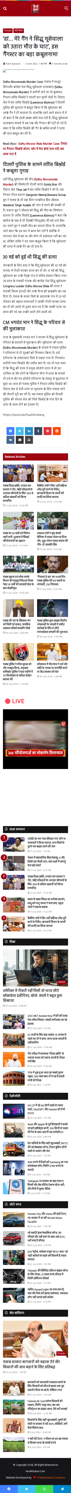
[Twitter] (20, 431)
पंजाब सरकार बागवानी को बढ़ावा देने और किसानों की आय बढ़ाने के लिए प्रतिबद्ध (31, 1364)
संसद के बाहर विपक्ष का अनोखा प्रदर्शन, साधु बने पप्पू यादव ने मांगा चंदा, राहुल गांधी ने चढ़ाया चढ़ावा (46, 903)
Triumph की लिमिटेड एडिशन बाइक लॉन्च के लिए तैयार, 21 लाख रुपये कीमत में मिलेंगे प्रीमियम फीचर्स (48, 1275)
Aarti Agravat (13, 64)
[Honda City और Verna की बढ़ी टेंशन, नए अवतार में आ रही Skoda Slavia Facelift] (14, 1219)
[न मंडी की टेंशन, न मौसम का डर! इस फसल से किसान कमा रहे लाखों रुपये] (14, 1444)
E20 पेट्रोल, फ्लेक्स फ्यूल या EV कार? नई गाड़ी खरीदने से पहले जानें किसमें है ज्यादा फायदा (48, 1256)
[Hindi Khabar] (35, 8)
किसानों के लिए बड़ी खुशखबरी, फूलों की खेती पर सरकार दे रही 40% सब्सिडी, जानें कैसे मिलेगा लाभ (47, 1424)
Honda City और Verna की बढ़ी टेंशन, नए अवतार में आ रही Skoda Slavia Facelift (47, 1218)
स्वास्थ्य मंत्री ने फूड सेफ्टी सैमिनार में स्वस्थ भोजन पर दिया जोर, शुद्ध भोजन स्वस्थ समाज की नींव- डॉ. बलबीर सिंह (52, 539)
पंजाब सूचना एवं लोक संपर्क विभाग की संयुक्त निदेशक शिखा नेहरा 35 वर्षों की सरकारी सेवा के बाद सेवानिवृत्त (18, 583)
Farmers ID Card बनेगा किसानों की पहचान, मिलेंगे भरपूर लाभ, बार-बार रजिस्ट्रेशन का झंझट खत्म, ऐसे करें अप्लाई (47, 1405)
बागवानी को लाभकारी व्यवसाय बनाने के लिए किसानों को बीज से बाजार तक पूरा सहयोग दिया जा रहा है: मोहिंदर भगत (47, 1386)
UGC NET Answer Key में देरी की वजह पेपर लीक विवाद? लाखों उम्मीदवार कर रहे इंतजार (47, 1020)
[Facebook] (10, 431)
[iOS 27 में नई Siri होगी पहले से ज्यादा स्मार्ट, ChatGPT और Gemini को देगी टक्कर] (14, 1111)
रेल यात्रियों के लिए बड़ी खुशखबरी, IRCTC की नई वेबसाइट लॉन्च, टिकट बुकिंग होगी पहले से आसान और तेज (48, 1147)
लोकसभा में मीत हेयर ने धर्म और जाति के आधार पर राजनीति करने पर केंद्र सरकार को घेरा (52, 668)
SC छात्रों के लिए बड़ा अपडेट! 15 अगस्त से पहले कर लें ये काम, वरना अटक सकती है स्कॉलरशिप (47, 1039)
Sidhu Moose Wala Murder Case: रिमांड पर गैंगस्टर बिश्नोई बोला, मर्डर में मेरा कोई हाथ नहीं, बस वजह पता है (35, 149)
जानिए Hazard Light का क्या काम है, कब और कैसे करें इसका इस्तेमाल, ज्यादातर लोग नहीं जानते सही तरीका (48, 1293)
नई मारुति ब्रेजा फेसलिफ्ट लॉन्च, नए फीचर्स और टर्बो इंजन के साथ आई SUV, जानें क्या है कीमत (46, 1237)
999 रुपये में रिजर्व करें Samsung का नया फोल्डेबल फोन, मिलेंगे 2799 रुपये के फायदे (48, 1166)
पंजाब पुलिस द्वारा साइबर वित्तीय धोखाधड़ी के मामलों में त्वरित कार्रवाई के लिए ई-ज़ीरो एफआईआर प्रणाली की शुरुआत (52, 626)
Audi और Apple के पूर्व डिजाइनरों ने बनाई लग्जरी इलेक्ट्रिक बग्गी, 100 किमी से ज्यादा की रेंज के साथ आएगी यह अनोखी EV (48, 1128)
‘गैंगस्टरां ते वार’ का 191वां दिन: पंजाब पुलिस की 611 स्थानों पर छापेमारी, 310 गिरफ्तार (51, 581)
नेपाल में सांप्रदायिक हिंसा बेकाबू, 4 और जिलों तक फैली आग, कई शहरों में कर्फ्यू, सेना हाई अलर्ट (47, 862)
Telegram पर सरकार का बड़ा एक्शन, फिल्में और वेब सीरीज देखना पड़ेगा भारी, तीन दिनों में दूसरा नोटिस (46, 1185)
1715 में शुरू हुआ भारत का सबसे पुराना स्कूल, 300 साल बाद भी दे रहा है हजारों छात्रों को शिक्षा (46, 1076)
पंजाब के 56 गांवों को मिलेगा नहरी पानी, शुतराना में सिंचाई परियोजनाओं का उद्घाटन (16, 537)
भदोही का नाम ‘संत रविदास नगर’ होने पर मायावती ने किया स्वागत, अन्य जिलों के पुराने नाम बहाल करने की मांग (47, 843)
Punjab (7, 31)
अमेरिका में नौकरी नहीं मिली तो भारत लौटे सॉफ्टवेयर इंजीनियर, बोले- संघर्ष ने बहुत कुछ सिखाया (32, 996)
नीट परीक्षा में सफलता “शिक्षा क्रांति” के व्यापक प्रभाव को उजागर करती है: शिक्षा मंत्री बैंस (46, 1058)
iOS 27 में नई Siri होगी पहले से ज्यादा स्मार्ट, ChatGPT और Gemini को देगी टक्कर (46, 1109)
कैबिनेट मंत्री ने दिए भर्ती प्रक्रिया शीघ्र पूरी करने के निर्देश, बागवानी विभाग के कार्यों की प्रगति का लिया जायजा (52, 492)
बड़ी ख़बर (19, 31)
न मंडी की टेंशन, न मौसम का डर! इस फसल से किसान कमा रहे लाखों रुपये (48, 1441)
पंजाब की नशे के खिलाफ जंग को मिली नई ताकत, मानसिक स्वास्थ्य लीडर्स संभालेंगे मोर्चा (17, 625)
